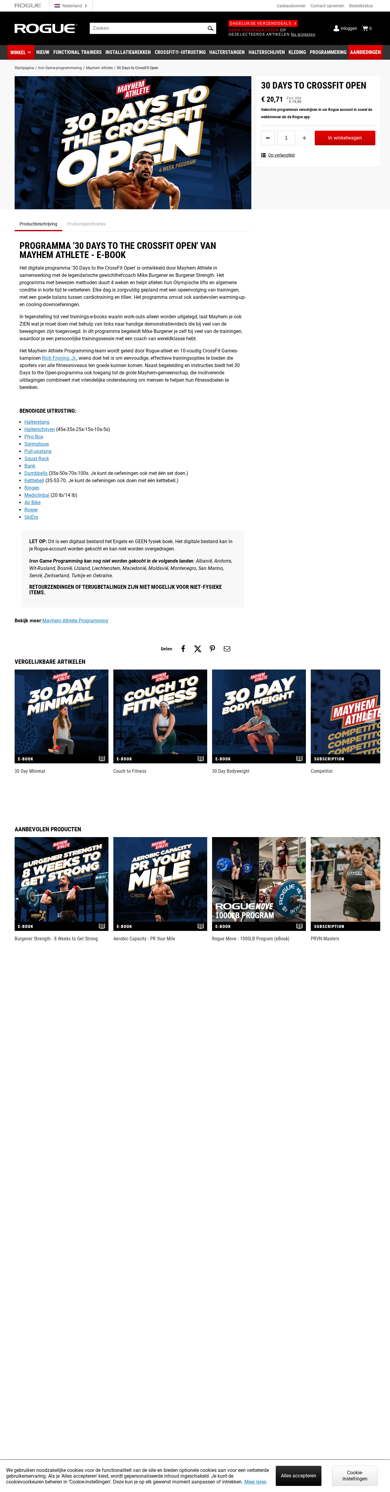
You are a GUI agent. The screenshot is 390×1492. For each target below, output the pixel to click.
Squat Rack (36, 458)
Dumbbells (36, 473)
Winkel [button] (18, 52)
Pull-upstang (37, 451)
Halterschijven (39, 429)
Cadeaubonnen (291, 5)
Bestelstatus (361, 5)
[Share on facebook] (183, 648)
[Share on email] (227, 648)
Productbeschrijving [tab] (38, 223)
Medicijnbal (36, 495)
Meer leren (255, 1482)
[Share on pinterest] (212, 648)
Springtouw (36, 444)
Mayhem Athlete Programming (75, 621)
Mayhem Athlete (99, 68)
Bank (29, 466)
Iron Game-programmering (60, 68)
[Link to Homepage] (46, 28)
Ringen (31, 488)
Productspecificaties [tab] (86, 223)
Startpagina (24, 68)
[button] (210, 28)
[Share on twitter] (197, 648)
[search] (153, 28)
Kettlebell (34, 480)
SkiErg (31, 517)
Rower (31, 510)
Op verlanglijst (281, 155)
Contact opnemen (327, 5)
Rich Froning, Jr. (59, 358)
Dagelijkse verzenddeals (261, 23)
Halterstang (36, 422)
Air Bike (32, 502)
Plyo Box (33, 437)
